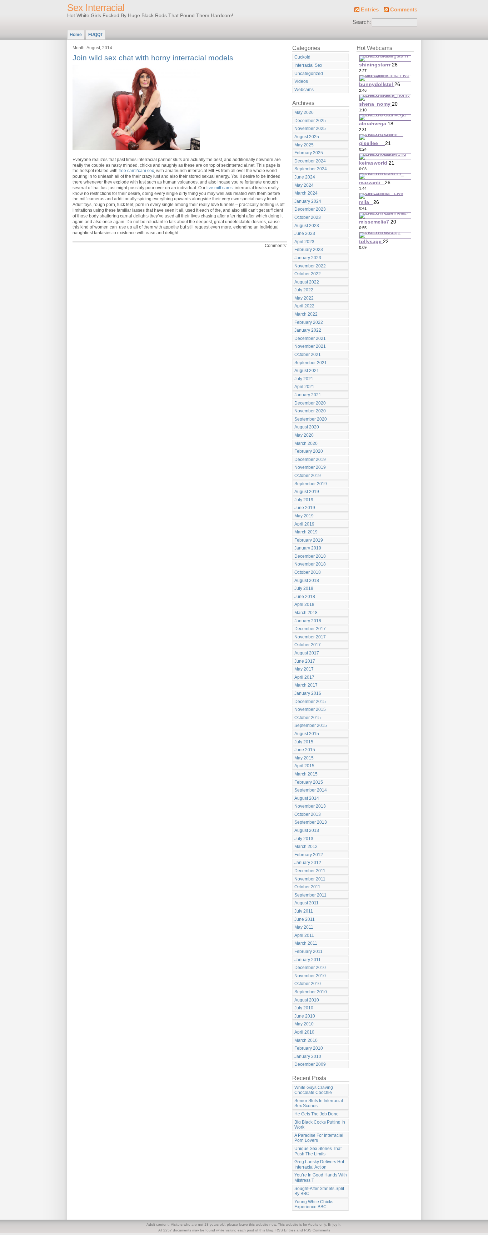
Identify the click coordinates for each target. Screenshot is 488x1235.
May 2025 (304, 144)
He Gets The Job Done (316, 1113)
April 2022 (304, 305)
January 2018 (307, 620)
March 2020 (306, 443)
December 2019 (310, 459)
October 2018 (307, 572)
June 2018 (304, 596)
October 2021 (307, 354)
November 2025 (310, 128)
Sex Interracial (95, 7)
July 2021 (303, 378)
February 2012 (308, 854)
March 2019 (306, 531)
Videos (301, 81)
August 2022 (306, 282)
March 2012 (306, 846)
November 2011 (309, 879)
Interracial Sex (308, 65)
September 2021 (310, 362)
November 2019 (310, 467)
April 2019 (304, 524)
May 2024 (304, 185)
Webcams (304, 89)
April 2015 (304, 765)
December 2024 (310, 161)
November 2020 (310, 410)
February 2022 (308, 322)
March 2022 (306, 314)
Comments (403, 9)
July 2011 (303, 911)
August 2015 (306, 733)
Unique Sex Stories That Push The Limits (318, 1151)
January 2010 (307, 1056)
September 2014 (310, 790)
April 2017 (304, 677)
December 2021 (310, 338)
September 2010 (310, 991)
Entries (370, 9)
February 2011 (308, 951)
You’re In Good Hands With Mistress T (320, 1178)
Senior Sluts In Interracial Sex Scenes (318, 1103)
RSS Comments (317, 1230)
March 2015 (306, 774)
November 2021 (310, 346)
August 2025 (306, 136)
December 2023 (310, 209)
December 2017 (310, 628)
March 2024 (306, 193)
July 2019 (303, 499)
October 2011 (307, 886)
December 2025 (310, 120)
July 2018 (303, 588)
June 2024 (304, 177)
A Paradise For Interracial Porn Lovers (318, 1138)
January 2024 (307, 201)
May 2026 (304, 112)
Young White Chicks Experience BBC (313, 1204)
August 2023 (306, 225)
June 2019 (304, 507)
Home (76, 34)
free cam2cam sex (136, 170)
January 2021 (307, 394)
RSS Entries (285, 1230)
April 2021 (304, 386)
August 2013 (306, 830)
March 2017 (306, 685)
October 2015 (307, 717)
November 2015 (310, 709)
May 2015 (304, 757)
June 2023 (304, 233)
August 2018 (306, 580)
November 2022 (310, 265)
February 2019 (308, 540)
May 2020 (304, 435)
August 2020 (306, 427)
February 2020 (308, 451)
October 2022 (307, 273)
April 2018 (304, 604)
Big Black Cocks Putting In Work (319, 1125)
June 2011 (304, 919)
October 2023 (307, 217)
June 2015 (304, 749)
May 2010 (304, 1023)
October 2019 (307, 475)
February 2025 (308, 152)
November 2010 (310, 975)
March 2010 (306, 1040)
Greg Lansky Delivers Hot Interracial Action (319, 1164)
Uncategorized (308, 73)
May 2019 (304, 515)
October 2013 (307, 814)
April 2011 (304, 935)
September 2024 (310, 168)
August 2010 (306, 1000)
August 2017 (306, 653)
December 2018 (310, 556)
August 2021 (306, 370)
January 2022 (307, 330)
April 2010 (304, 1032)
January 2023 (307, 257)
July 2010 (303, 1007)
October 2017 (307, 644)
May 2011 (303, 927)
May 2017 (304, 669)
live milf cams (219, 187)
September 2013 (310, 822)
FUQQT (95, 34)
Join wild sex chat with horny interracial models (153, 58)
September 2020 (310, 419)
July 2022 (303, 289)
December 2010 (310, 967)
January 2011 (307, 959)
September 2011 (310, 895)
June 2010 (304, 1016)
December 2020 (310, 403)
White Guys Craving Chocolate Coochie (313, 1090)
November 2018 (310, 564)
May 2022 (304, 298)
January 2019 (307, 548)
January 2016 (307, 693)
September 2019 (310, 483)
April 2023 (304, 241)
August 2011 (306, 902)
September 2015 (310, 725)
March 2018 (306, 612)
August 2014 (306, 798)
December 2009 (310, 1064)
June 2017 (304, 661)
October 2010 (307, 983)
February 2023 (308, 249)
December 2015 (310, 701)
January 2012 (307, 862)
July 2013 (303, 838)
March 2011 (305, 943)
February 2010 (308, 1048)
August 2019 (306, 491)
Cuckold (302, 57)
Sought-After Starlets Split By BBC (319, 1191)
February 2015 (308, 782)
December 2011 (309, 870)
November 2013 (310, 806)
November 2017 (310, 636)
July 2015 (303, 741)
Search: (362, 22)
